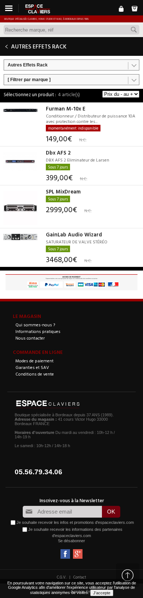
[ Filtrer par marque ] (29, 79)
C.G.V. (61, 577)
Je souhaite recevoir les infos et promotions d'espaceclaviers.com (75, 522)
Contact (79, 577)
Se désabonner (71, 541)
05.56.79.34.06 (38, 472)
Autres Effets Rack (28, 65)
